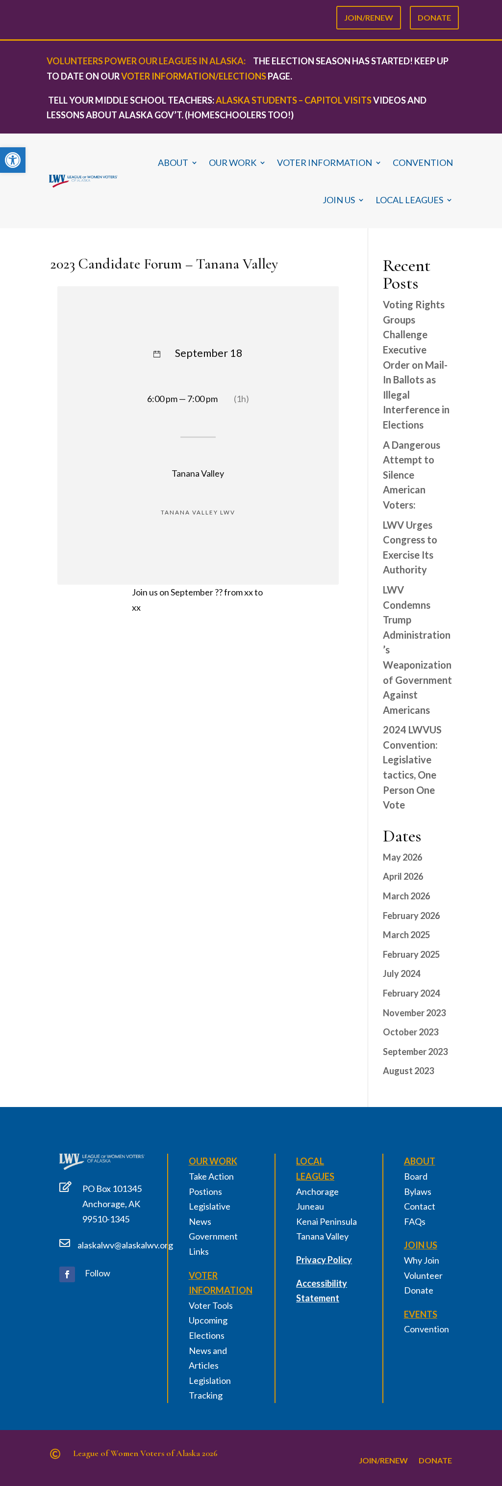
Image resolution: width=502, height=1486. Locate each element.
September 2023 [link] (415, 1051)
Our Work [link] (232, 162)
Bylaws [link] (417, 1191)
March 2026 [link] (406, 896)
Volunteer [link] (423, 1275)
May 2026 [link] (402, 857)
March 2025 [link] (406, 934)
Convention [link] (423, 162)
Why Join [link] (421, 1260)
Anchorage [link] (317, 1191)
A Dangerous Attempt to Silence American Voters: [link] (411, 475)
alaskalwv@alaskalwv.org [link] (125, 1245)
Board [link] (415, 1176)
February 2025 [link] (411, 954)
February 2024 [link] (411, 993)
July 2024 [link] (401, 973)
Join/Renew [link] (368, 16)
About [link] (173, 162)
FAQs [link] (415, 1221)
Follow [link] (97, 1273)
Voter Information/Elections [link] (193, 76)
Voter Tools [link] (211, 1305)
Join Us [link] (339, 199)
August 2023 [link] (408, 1070)
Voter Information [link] (324, 162)
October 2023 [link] (410, 1032)
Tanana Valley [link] (322, 1236)
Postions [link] (205, 1191)
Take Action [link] (211, 1176)
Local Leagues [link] (409, 199)
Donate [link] (434, 16)
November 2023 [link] (414, 1012)
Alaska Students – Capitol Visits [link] (294, 100)
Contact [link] (419, 1206)
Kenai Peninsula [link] (326, 1221)
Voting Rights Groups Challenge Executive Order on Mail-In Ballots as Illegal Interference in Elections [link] (416, 364)
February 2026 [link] (411, 915)
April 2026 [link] (403, 876)
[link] (12, 160)
